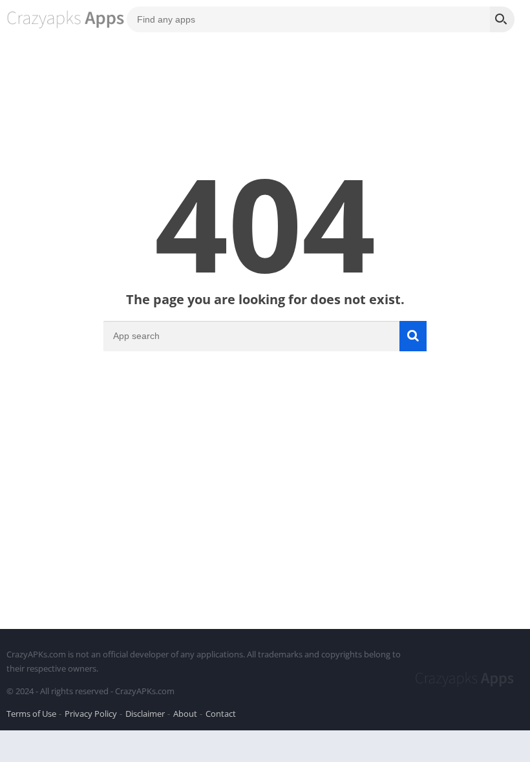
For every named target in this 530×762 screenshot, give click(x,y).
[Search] (502, 19)
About (185, 713)
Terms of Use (31, 713)
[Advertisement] (265, 506)
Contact (221, 713)
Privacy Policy (91, 713)
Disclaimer (145, 713)
